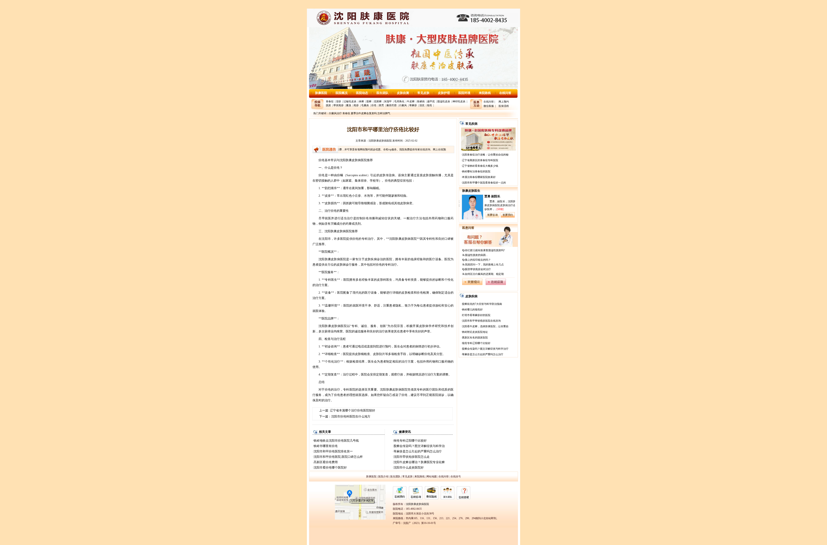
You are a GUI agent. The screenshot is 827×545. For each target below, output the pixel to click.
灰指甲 (388, 101)
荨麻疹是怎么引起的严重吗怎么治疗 (417, 451)
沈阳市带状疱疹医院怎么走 (411, 456)
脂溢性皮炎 (443, 101)
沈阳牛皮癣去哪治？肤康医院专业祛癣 (419, 462)
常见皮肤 (423, 93)
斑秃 (381, 105)
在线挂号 (456, 476)
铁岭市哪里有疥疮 (326, 446)
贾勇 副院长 (492, 196)
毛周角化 (399, 101)
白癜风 (403, 105)
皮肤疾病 (471, 296)
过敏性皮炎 (350, 101)
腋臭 (348, 105)
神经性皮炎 (458, 101)
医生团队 (382, 93)
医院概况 (342, 93)
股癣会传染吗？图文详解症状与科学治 (419, 446)
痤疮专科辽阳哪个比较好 (410, 440)
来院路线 (485, 93)
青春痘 (330, 101)
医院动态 (362, 93)
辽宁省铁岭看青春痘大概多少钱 (480, 165)
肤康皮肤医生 (471, 190)
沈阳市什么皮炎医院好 (408, 467)
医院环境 (464, 93)
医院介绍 (383, 476)
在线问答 (505, 93)
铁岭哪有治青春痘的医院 (476, 171)
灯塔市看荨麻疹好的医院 (476, 315)
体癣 (361, 101)
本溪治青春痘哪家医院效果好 (479, 177)
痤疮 (429, 105)
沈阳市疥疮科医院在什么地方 (350, 416)
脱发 (328, 105)
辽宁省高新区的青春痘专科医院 (480, 160)
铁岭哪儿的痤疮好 (472, 309)
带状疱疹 (338, 105)
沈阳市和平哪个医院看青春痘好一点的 (484, 182)
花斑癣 (378, 101)
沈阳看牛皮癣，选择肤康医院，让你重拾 (485, 326)
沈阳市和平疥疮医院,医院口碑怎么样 (338, 456)
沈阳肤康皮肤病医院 (380, 140)
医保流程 (504, 105)
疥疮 (373, 105)
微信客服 (488, 105)
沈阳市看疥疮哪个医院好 (330, 467)
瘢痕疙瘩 (391, 105)
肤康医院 (321, 93)
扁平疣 (431, 101)
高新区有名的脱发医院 (475, 337)
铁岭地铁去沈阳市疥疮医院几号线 (336, 440)
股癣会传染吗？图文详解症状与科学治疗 (485, 348)
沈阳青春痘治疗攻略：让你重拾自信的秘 (485, 154)
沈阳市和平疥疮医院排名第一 (333, 451)
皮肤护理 (444, 93)
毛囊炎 (365, 105)
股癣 (369, 101)
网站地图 (431, 476)
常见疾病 (471, 123)
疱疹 (356, 105)
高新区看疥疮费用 (326, 462)
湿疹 (338, 101)
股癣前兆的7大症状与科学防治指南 (482, 303)
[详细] (499, 209)
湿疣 (421, 105)
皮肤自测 (403, 93)
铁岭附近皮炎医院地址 (475, 331)
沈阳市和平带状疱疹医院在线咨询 (481, 320)
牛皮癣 (411, 101)
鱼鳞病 (421, 101)
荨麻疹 (413, 105)
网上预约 (504, 101)
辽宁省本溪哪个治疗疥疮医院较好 (352, 410)
